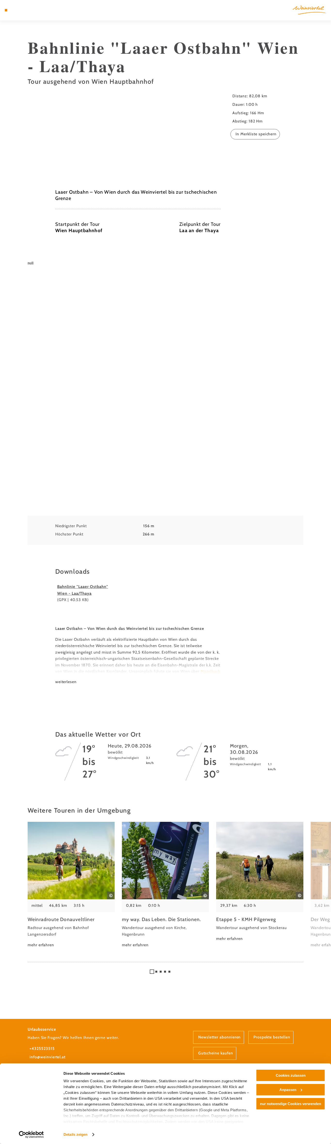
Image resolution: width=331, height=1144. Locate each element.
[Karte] (17, 10)
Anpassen (287, 1090)
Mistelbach (211, 671)
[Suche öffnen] (29, 10)
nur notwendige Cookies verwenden (290, 1104)
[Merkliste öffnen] (23, 10)
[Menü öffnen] (6, 10)
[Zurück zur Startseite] (309, 10)
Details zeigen (75, 1134)
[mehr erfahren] (71, 885)
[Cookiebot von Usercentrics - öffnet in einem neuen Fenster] (31, 1134)
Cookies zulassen (291, 1075)
